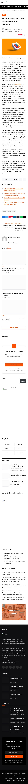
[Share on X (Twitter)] (9, 35)
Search (3, 378)
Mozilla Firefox (11, 211)
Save (20, 34)
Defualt (4, 211)
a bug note (18, 84)
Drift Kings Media (15, 775)
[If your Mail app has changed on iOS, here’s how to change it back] (5, 467)
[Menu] (2, 2)
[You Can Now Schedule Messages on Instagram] (14, 282)
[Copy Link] (12, 35)
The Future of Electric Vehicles (11, 558)
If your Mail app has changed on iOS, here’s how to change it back (17, 466)
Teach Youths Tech (20, 778)
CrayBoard (11, 778)
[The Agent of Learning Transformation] (5, 688)
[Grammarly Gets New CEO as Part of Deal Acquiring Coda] (14, 258)
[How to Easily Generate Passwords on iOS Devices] (5, 476)
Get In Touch (21, 780)
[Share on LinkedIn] (14, 35)
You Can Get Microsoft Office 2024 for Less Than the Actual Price (18, 483)
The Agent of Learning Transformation (13, 556)
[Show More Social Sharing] (23, 35)
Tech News (10, 6)
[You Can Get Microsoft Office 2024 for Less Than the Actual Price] (5, 483)
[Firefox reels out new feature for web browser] (14, 47)
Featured (8, 780)
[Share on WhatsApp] (17, 35)
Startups (18, 6)
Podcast (14, 780)
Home (3, 6)
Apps (4, 14)
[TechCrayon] (16, 2)
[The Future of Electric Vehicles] (5, 696)
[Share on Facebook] (7, 35)
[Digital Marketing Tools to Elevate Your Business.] (5, 680)
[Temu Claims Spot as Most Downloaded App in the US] (14, 307)
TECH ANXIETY (7, 560)
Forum (6, 778)
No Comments (9, 31)
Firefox (4, 58)
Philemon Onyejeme (10, 29)
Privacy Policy (14, 370)
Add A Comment (14, 327)
